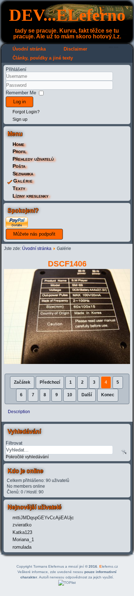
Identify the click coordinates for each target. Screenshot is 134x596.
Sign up (20, 119)
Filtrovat (14, 442)
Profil (19, 151)
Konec (107, 394)
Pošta (19, 166)
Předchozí (50, 382)
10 (69, 394)
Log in (19, 101)
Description (19, 411)
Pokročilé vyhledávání (27, 456)
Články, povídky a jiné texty (43, 58)
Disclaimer (75, 49)
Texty (19, 188)
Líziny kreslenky (31, 196)
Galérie (23, 181)
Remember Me (21, 92)
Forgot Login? (26, 111)
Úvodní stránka (29, 49)
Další (86, 394)
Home (18, 144)
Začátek (22, 382)
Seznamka (23, 173)
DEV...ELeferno (67, 14)
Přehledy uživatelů (33, 159)
